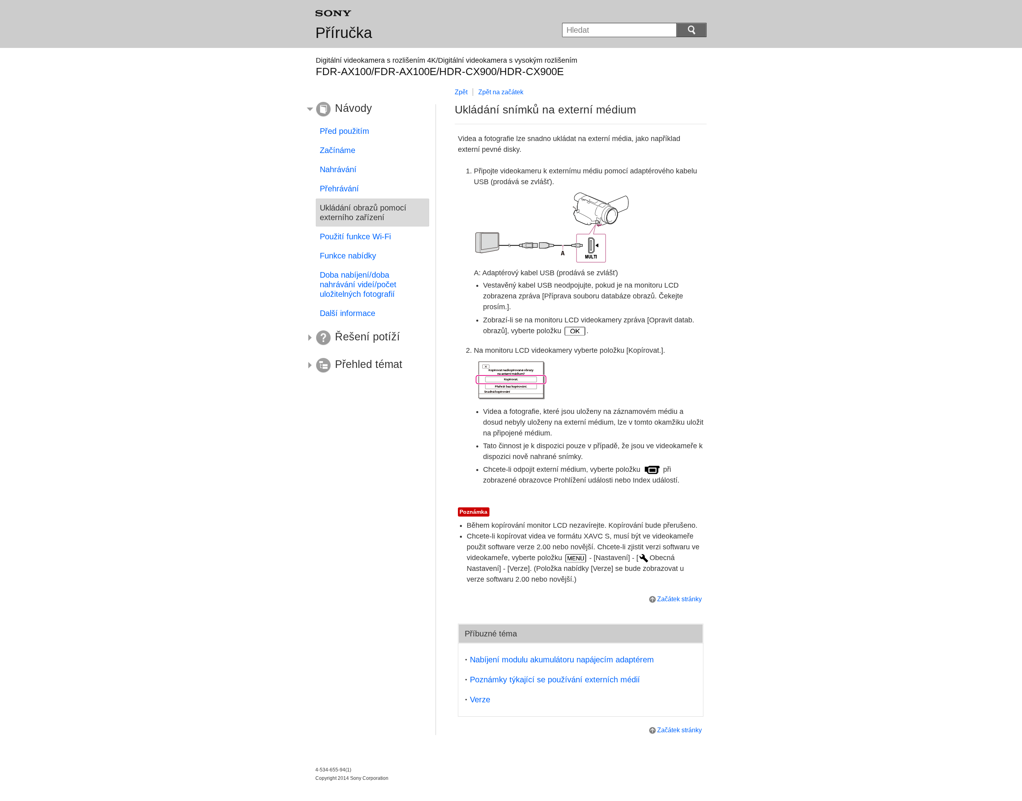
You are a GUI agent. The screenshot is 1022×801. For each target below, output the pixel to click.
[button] (366, 109)
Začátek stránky (679, 599)
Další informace (347, 313)
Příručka (343, 32)
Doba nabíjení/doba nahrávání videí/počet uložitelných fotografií (358, 284)
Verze (480, 699)
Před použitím (344, 131)
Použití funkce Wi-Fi (355, 236)
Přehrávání (339, 188)
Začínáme (337, 150)
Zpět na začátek (500, 92)
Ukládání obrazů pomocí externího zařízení (363, 212)
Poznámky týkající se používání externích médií (555, 679)
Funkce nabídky (348, 255)
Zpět (461, 92)
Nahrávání (338, 169)
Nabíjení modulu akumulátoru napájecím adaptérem (562, 659)
